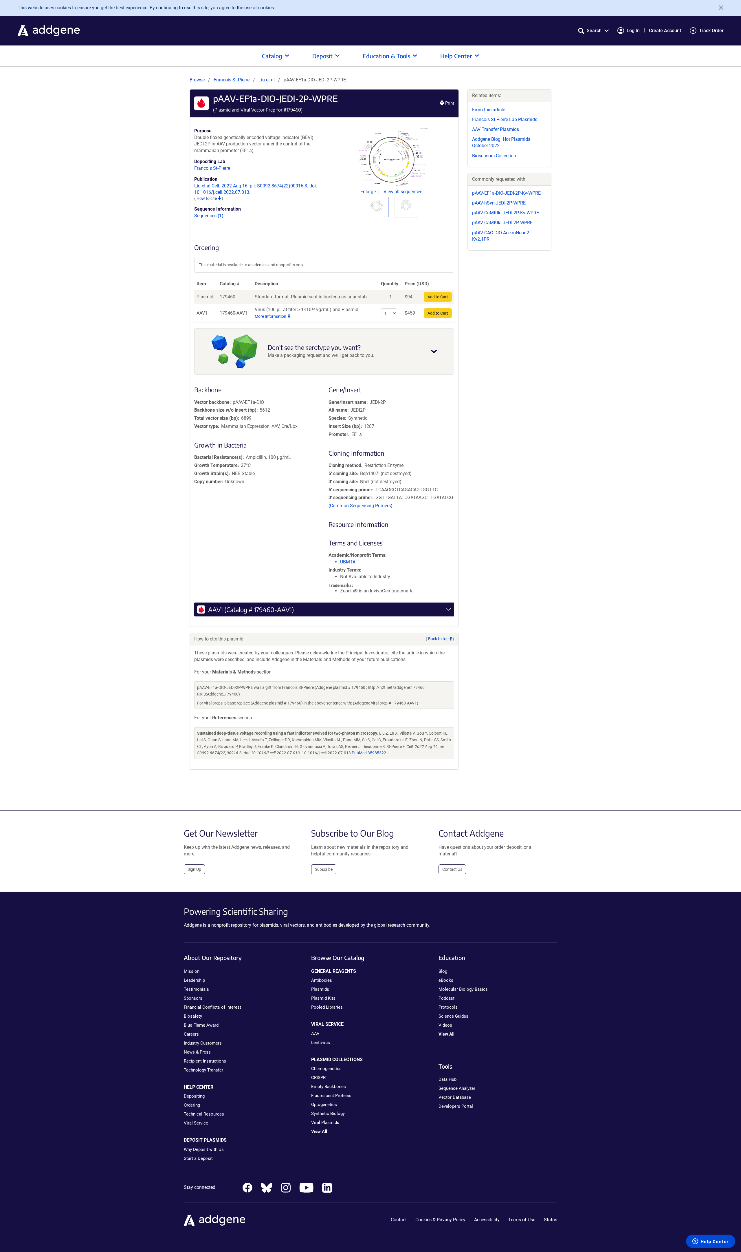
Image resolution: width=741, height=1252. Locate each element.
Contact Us (452, 869)
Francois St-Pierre (232, 80)
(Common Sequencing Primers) (360, 505)
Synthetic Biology (328, 1113)
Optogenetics (324, 1104)
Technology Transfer (203, 1070)
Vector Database (455, 1097)
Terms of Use (521, 1219)
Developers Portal (456, 1106)
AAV (315, 1033)
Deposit (322, 55)
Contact (399, 1219)
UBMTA (347, 562)
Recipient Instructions (205, 1061)
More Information (271, 316)
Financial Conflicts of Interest (212, 1007)
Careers (191, 1034)
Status (550, 1219)
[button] (593, 31)
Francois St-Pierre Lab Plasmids (504, 119)
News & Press (197, 1052)
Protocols (448, 1007)
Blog (443, 971)
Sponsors (193, 998)
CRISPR (318, 1077)
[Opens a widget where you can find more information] (710, 1242)
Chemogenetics (326, 1068)
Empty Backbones (328, 1086)
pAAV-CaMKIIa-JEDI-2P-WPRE (502, 222)
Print (449, 103)
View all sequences (403, 191)
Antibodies (321, 980)
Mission (191, 971)
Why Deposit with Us (204, 1149)
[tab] (376, 206)
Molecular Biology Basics (463, 989)
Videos (445, 1025)
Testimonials (196, 989)
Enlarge (368, 191)
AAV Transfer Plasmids (495, 129)
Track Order (711, 30)
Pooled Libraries (327, 1007)
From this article (488, 109)
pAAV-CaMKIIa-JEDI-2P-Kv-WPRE (505, 213)
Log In (633, 30)
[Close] (719, 7)
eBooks (446, 980)
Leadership (194, 980)
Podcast (446, 998)
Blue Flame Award (201, 1025)
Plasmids (320, 989)
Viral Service (196, 1123)
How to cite (207, 198)
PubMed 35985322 (369, 753)
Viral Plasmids (325, 1122)
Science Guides (453, 1016)
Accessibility (487, 1219)
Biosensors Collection (494, 155)
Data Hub (447, 1079)
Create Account (665, 30)
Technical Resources (204, 1114)
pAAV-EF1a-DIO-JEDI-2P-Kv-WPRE (506, 193)
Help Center (456, 55)
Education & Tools (386, 55)
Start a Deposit (198, 1158)
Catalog (272, 55)
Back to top (438, 638)
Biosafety (193, 1016)
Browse (197, 80)
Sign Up (194, 869)
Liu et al (267, 80)
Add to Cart (438, 297)
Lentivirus (320, 1042)
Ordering (192, 1105)
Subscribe (324, 869)
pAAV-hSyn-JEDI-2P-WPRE (499, 203)
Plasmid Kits (323, 998)
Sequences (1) (208, 215)
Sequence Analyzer (457, 1088)
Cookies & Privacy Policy (440, 1219)
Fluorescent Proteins (331, 1095)
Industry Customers (203, 1043)
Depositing (194, 1096)
